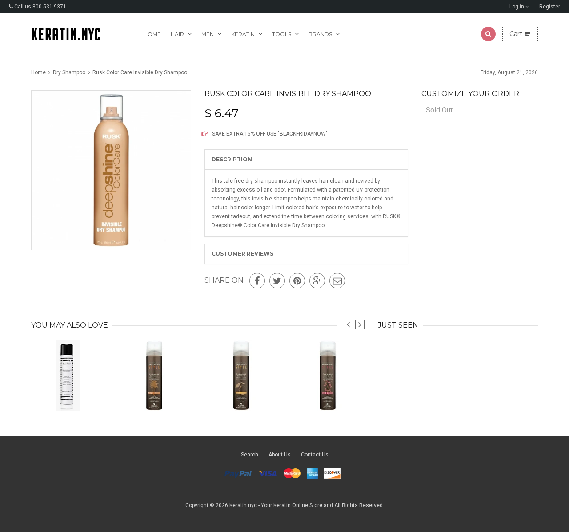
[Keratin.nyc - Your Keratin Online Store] (66, 34)
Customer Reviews (242, 253)
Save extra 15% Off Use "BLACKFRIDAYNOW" (269, 134)
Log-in (517, 7)
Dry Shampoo (69, 72)
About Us (279, 455)
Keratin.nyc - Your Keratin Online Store (275, 505)
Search (249, 455)
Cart (516, 34)
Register (549, 7)
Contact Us (315, 455)
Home (152, 34)
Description (232, 159)
